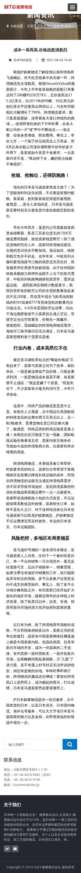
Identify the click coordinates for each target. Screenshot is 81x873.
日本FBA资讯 (62, 26)
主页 (30, 26)
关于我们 (12, 805)
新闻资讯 (43, 26)
